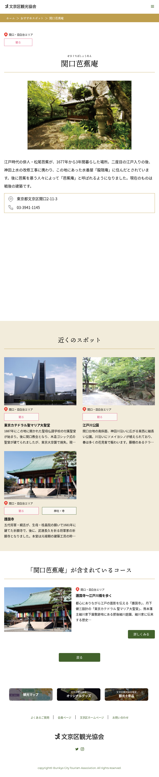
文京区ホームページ (92, 717)
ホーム (10, 18)
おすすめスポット (31, 18)
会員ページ (64, 717)
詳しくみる (141, 634)
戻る (79, 657)
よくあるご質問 (40, 717)
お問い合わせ (120, 717)
